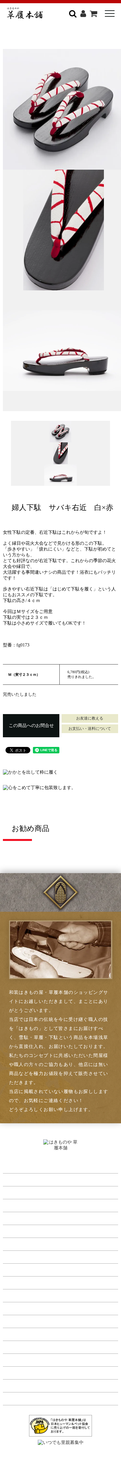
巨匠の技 (12, 1307)
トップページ (17, 1165)
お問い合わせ (17, 1397)
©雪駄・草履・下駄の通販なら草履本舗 (60, 1461)
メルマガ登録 (17, 1384)
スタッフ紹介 (17, 1294)
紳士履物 (12, 1178)
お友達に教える (89, 718)
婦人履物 (12, 1191)
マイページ (15, 1371)
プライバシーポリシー (27, 1346)
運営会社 (12, 1359)
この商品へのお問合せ (31, 725)
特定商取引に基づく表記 (29, 1333)
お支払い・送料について (89, 728)
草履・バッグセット (24, 1204)
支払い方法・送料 (22, 1320)
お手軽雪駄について (24, 1243)
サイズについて (20, 1217)
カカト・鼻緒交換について (32, 1230)
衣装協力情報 (17, 1255)
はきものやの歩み (22, 1281)
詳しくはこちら (85, 36)
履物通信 (12, 1268)
